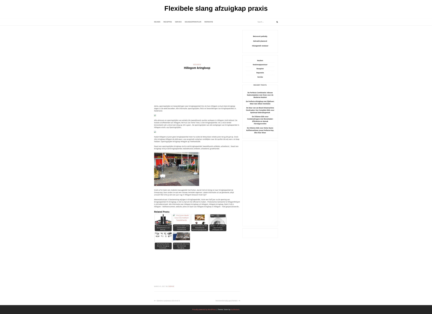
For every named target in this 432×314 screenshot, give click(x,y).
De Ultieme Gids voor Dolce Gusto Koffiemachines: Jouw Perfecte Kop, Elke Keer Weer (260, 130)
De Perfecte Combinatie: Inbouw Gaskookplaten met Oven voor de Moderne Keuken (260, 94)
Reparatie (209, 22)
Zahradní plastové (260, 41)
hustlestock (235, 309)
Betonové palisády (260, 36)
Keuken (157, 22)
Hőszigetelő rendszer (260, 46)
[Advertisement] (197, 46)
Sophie (171, 286)
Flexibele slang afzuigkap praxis (216, 8)
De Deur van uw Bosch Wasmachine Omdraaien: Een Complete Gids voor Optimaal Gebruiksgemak (260, 110)
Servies (178, 22)
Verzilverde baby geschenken (227, 301)
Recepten (168, 22)
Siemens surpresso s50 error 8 (168, 301)
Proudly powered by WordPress (204, 309)
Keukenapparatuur (193, 22)
